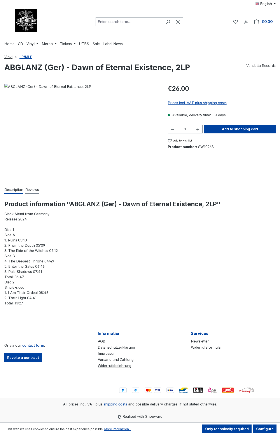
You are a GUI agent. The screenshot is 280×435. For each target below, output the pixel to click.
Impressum (107, 353)
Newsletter (200, 341)
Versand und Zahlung (115, 359)
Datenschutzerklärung (116, 347)
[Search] (168, 21)
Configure (265, 429)
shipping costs (115, 404)
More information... (117, 429)
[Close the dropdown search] (178, 21)
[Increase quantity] (198, 129)
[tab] (13, 190)
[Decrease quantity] (172, 129)
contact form (33, 345)
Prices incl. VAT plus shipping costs (197, 103)
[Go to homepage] (26, 20)
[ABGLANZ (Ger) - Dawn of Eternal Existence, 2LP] (81, 131)
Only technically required (227, 429)
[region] (81, 131)
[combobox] (129, 21)
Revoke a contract (23, 357)
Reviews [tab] (32, 189)
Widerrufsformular (206, 347)
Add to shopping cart (240, 129)
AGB (101, 341)
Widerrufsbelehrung (114, 365)
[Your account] (246, 21)
